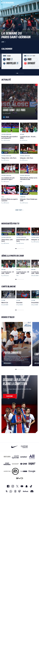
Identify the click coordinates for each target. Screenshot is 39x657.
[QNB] (23, 464)
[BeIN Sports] (23, 471)
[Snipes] (31, 464)
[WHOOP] (15, 464)
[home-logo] (7, 2)
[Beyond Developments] (7, 457)
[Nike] (14, 446)
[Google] (31, 471)
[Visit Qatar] (15, 457)
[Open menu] (36, 2)
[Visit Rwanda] (7, 464)
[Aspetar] (7, 471)
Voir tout (18, 210)
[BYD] (19, 478)
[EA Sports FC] (15, 471)
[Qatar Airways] (24, 446)
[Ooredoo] (23, 457)
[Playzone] (10, 396)
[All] (31, 457)
